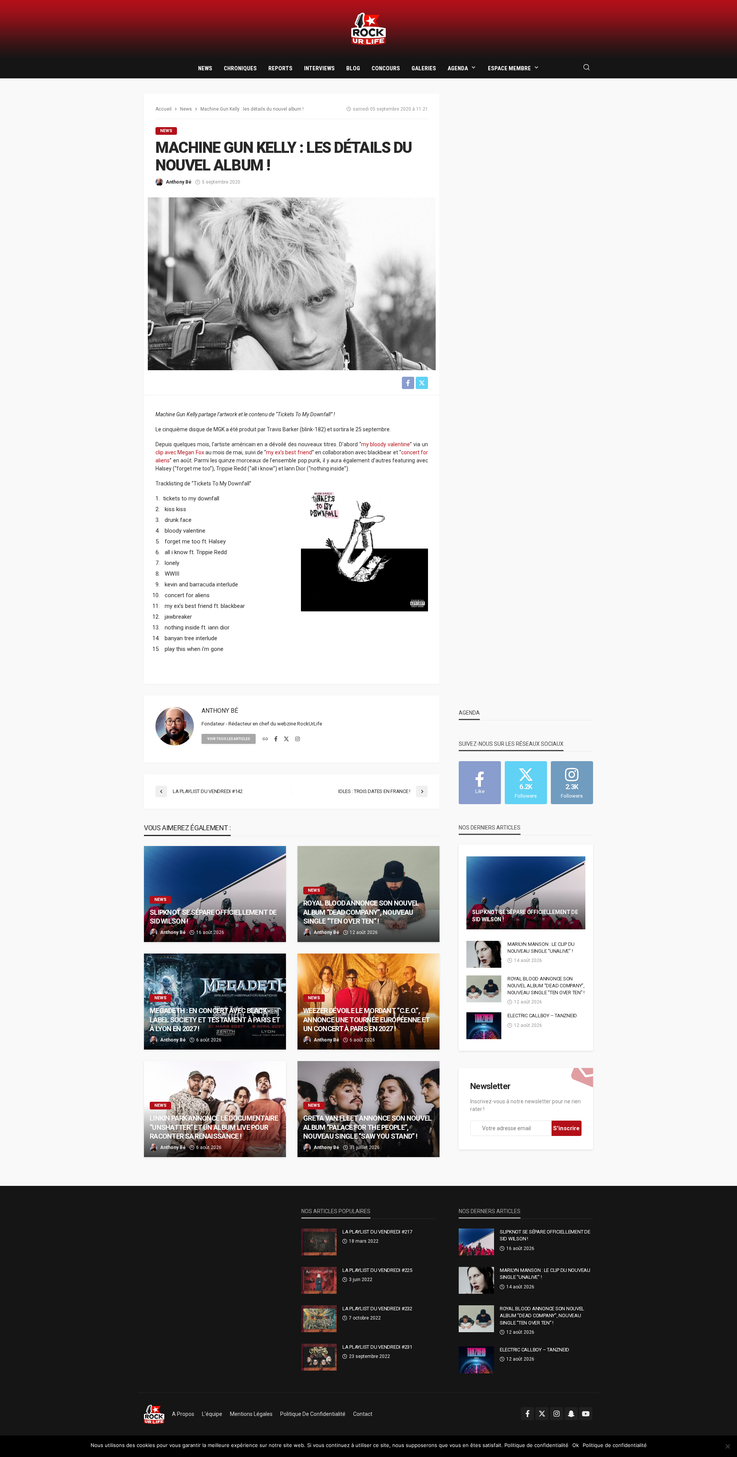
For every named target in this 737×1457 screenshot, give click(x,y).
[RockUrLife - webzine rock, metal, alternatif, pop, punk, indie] (368, 29)
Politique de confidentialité (312, 1414)
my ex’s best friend (289, 452)
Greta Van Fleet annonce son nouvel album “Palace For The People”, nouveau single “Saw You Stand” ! (367, 1127)
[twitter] (286, 739)
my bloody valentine (385, 444)
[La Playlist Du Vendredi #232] (319, 1318)
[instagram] (297, 739)
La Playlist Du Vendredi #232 (377, 1308)
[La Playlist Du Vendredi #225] (319, 1280)
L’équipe (212, 1414)
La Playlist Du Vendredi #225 (377, 1270)
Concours (386, 68)
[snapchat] (571, 1413)
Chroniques (240, 68)
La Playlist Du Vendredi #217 (377, 1232)
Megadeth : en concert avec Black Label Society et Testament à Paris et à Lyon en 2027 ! (215, 1020)
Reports (280, 68)
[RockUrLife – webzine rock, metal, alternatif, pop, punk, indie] (154, 1414)
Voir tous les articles (228, 739)
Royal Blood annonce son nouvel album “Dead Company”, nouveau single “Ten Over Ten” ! (361, 912)
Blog (353, 68)
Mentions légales (251, 1414)
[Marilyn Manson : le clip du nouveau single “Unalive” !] (483, 954)
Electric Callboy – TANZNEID (542, 1015)
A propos (183, 1414)
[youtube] (585, 1413)
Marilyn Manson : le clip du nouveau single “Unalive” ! (541, 947)
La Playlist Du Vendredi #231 (377, 1347)
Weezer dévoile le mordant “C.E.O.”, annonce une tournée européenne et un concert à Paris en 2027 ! (366, 1020)
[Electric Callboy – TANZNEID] (483, 1025)
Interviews (319, 68)
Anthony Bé (179, 182)
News (205, 68)
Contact (362, 1414)
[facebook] (276, 739)
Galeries (423, 68)
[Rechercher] (586, 68)
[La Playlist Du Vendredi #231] (319, 1357)
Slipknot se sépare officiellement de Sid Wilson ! (213, 916)
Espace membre (509, 68)
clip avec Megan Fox (179, 452)
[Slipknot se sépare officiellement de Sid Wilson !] (215, 894)
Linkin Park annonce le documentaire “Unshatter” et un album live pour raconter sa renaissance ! (214, 1127)
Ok (575, 1445)
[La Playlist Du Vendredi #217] (319, 1242)
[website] (265, 739)
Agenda (458, 68)
